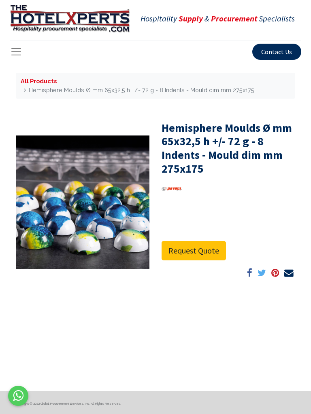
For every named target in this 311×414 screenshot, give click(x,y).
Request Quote (193, 250)
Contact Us (276, 52)
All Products (39, 81)
